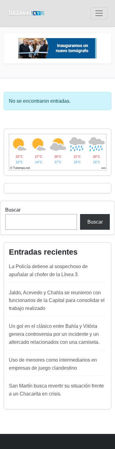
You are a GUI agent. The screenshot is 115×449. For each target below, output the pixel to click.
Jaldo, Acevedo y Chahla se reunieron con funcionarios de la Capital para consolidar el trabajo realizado (57, 300)
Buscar (13, 210)
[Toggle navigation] (99, 13)
